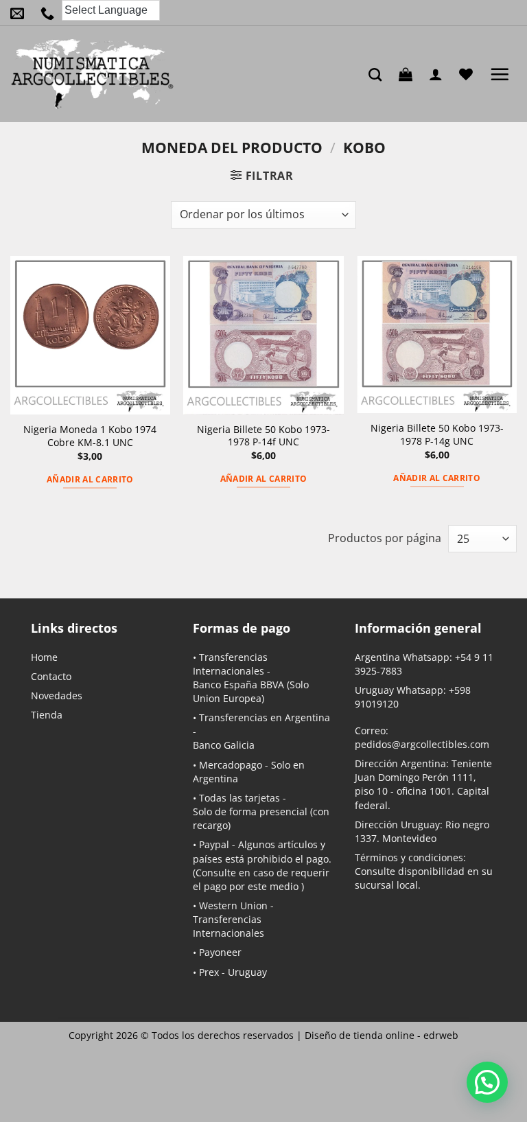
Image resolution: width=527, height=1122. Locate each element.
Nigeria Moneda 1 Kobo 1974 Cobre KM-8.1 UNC (89, 436)
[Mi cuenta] (439, 74)
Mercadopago (230, 764)
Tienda (46, 714)
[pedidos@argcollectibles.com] (20, 13)
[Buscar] (378, 74)
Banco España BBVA (238, 684)
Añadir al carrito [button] (90, 479)
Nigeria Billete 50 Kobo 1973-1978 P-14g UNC (437, 434)
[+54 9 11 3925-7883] (50, 13)
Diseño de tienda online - (381, 1035)
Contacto (51, 676)
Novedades (56, 695)
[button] (409, 74)
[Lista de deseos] (469, 74)
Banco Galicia (224, 744)
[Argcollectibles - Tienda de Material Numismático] (92, 74)
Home (44, 657)
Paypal (214, 844)
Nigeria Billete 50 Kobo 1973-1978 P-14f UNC (263, 436)
